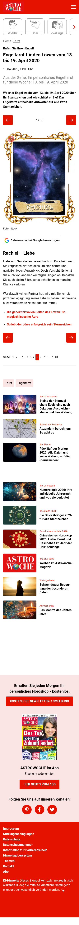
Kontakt (8, 866)
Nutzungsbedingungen (18, 834)
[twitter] (52, 809)
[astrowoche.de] (13, 7)
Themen (9, 861)
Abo (6, 871)
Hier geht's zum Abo (39, 784)
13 (56, 357)
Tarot (16, 41)
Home (7, 41)
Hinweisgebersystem (17, 855)
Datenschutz (11, 839)
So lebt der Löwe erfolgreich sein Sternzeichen (39, 324)
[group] (38, 27)
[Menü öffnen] (73, 7)
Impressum (11, 828)
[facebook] (39, 809)
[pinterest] (27, 809)
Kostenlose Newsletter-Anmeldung (39, 701)
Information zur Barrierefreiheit (25, 850)
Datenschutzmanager (18, 845)
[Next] (72, 27)
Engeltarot (24, 383)
